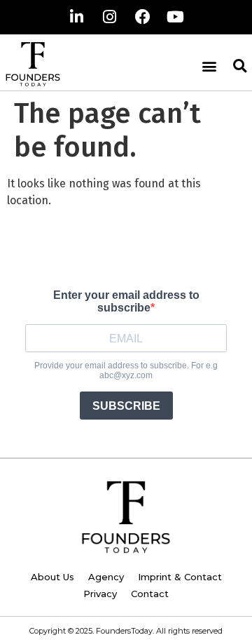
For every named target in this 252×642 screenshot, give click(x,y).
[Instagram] (109, 16)
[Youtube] (175, 16)
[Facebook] (142, 16)
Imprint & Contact (180, 576)
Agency (106, 576)
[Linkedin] (77, 16)
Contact (150, 593)
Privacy (100, 593)
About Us (52, 576)
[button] (208, 65)
